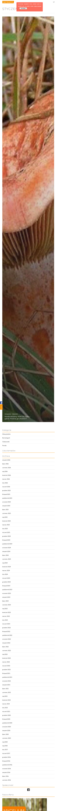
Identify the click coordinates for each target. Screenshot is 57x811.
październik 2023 (7, 589)
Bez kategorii (6, 438)
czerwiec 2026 (6, 467)
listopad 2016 (6, 761)
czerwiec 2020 (6, 738)
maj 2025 (4, 517)
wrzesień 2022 (6, 639)
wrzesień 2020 (6, 726)
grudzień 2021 (6, 669)
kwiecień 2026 (6, 475)
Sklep (1, 407)
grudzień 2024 (6, 536)
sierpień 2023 (6, 597)
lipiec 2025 (5, 509)
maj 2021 (4, 696)
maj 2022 (4, 654)
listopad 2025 (6, 494)
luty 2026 (5, 483)
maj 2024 (4, 563)
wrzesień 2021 (6, 681)
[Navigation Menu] (54, 2)
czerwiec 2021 (6, 692)
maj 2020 (4, 742)
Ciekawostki (15, 414)
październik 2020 (7, 723)
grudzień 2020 (6, 715)
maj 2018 (4, 746)
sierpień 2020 (6, 730)
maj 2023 (4, 608)
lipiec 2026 (5, 464)
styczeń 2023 (6, 624)
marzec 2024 (6, 570)
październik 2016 (7, 765)
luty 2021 (5, 707)
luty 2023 (5, 620)
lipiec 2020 (5, 734)
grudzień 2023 (6, 582)
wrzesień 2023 (6, 593)
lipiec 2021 (5, 688)
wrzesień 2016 (6, 768)
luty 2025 (5, 528)
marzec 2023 (6, 616)
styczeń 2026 (6, 486)
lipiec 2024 (5, 555)
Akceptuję (23, 8)
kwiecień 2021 (6, 700)
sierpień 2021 (6, 685)
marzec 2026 (6, 479)
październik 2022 (7, 635)
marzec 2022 (6, 662)
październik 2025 (7, 498)
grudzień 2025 (6, 490)
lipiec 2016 (5, 776)
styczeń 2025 (6, 532)
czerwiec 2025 (6, 513)
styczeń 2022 (6, 666)
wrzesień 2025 (6, 502)
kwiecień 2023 (6, 612)
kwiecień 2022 (6, 658)
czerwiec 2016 (6, 780)
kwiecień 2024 (6, 566)
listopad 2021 (6, 673)
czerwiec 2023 (6, 605)
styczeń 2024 (6, 578)
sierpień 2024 (6, 551)
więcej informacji (37, 6)
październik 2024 (7, 544)
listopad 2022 (6, 631)
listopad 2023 (6, 586)
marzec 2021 (6, 704)
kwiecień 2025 (6, 521)
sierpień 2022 (6, 643)
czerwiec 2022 (6, 650)
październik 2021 (7, 677)
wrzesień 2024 (6, 547)
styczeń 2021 (6, 711)
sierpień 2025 (6, 506)
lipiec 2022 (5, 646)
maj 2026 (4, 471)
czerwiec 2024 (6, 559)
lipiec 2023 (5, 601)
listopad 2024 (6, 540)
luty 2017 (5, 749)
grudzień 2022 (6, 627)
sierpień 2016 (6, 772)
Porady (4, 445)
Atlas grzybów (8, 414)
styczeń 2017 (6, 753)
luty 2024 (5, 574)
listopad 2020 (6, 719)
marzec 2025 (6, 525)
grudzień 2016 (6, 757)
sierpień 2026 (6, 460)
